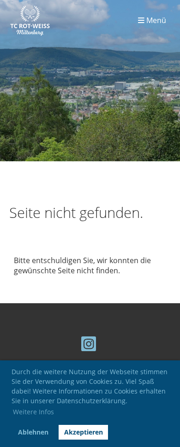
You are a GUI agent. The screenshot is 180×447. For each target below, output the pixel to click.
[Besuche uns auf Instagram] (88, 345)
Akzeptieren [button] (83, 432)
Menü (155, 20)
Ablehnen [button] (33, 432)
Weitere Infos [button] (33, 411)
